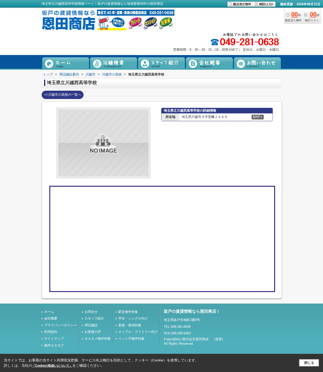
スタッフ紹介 (94, 318)
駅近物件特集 (128, 312)
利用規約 (50, 332)
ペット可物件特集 (131, 338)
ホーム (49, 312)
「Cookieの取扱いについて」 (52, 365)
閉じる (309, 363)
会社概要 (50, 318)
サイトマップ (54, 338)
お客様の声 (93, 332)
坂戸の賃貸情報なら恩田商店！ (192, 311)
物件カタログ (54, 345)
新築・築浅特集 (129, 325)
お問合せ (91, 312)
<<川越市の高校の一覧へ (62, 94)
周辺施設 (91, 325)
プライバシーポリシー (60, 325)
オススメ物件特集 (98, 338)
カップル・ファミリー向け (138, 332)
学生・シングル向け (133, 318)
